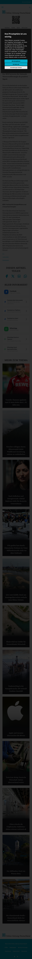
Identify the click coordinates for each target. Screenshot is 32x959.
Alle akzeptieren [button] (16, 61)
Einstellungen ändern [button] (16, 67)
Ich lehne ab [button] (16, 64)
